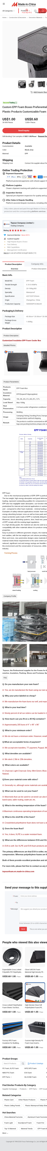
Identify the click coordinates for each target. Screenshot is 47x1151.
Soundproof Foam (25, 1123)
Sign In (6, 253)
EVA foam (28, 1073)
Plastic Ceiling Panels (12, 1105)
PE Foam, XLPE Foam (10, 1068)
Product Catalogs (36, 1063)
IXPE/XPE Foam (30, 1068)
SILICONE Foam (30, 1077)
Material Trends (27, 1128)
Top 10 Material (10, 1128)
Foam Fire (40, 1123)
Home (4, 17)
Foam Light (8, 1123)
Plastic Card (8, 1100)
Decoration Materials (35, 17)
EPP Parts (6, 1077)
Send (23, 929)
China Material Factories (13, 1117)
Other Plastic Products (26, 1100)
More (4, 1133)
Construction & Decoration (17, 17)
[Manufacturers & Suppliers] (23, 4)
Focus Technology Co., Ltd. (30, 1141)
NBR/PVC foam (8, 1073)
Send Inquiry (23, 130)
